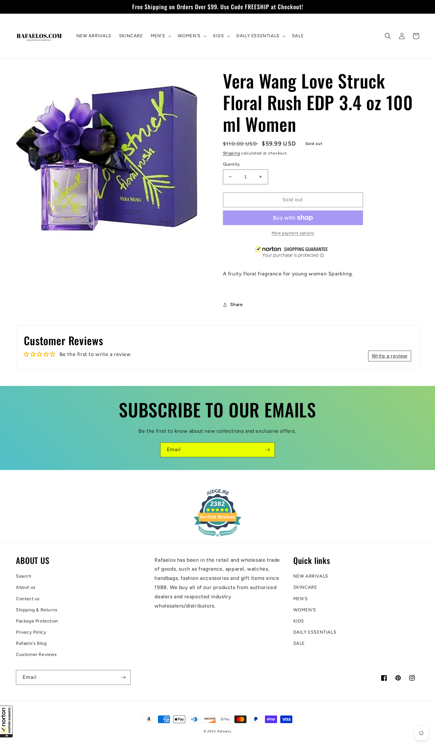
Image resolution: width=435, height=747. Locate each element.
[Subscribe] (267, 449)
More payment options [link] (293, 233)
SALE (299, 643)
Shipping (231, 153)
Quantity (231, 164)
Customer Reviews (36, 654)
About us (26, 587)
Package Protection (37, 621)
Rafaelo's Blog (31, 643)
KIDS (298, 621)
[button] (6, 721)
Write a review (390, 356)
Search (24, 576)
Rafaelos (225, 731)
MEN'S (300, 598)
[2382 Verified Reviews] (217, 538)
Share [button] (236, 304)
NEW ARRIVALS (310, 576)
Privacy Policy (31, 632)
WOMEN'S (304, 610)
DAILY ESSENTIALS (315, 632)
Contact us (28, 598)
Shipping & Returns (37, 610)
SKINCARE (305, 587)
